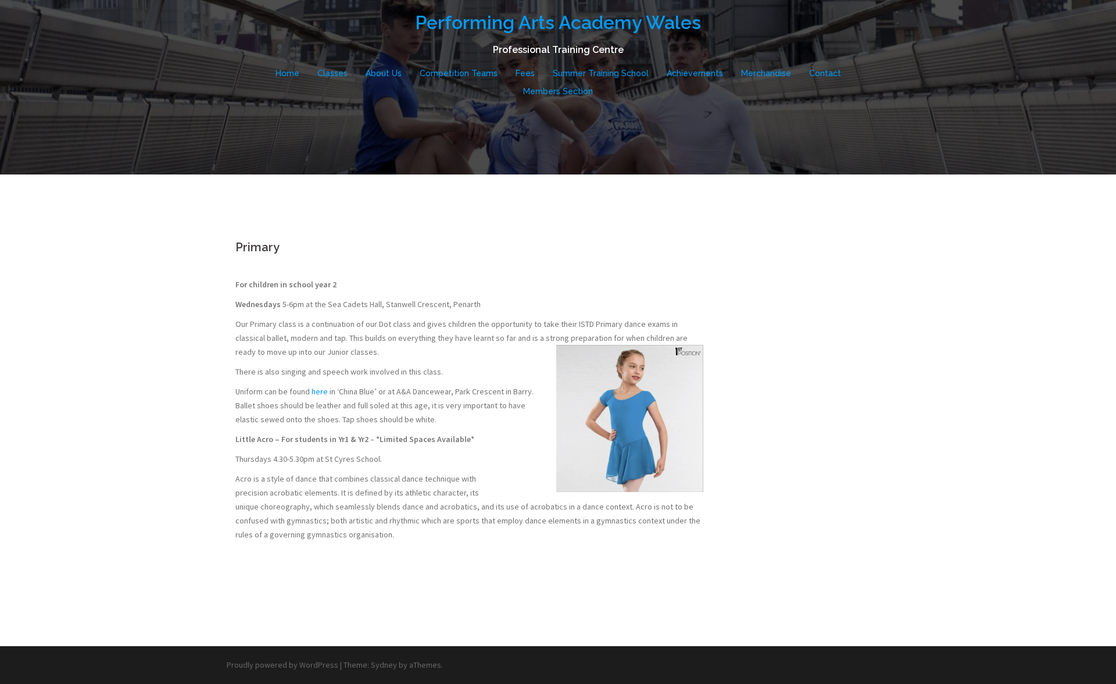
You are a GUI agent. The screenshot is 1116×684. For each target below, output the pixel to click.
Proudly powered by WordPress (282, 665)
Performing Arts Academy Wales (558, 22)
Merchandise (766, 73)
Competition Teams (459, 73)
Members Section (558, 91)
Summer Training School (601, 73)
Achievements (695, 73)
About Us (384, 73)
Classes (332, 73)
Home (287, 73)
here (319, 391)
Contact (825, 73)
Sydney (384, 665)
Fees (525, 73)
